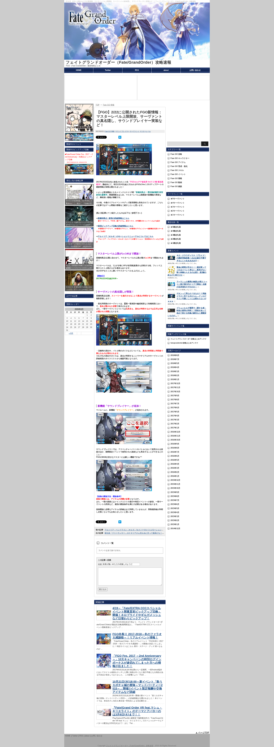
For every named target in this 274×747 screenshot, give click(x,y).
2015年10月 (175, 488)
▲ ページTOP (202, 732)
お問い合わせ (195, 70)
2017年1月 (175, 428)
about (166, 70)
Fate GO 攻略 (176, 154)
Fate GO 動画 (176, 182)
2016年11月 (175, 436)
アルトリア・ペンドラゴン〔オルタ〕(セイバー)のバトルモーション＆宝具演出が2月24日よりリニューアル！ (150, 530)
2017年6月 (175, 407)
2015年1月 (175, 524)
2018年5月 (175, 363)
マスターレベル (145, 131)
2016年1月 (175, 476)
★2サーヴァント (178, 211)
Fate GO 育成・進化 (179, 166)
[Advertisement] (187, 122)
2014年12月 (175, 528)
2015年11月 (175, 484)
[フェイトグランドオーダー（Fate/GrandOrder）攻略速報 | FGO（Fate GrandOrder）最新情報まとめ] (137, 58)
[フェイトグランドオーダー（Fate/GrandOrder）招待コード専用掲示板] (79, 131)
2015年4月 (175, 512)
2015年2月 (175, 520)
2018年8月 (175, 355)
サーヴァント (134, 131)
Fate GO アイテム (178, 162)
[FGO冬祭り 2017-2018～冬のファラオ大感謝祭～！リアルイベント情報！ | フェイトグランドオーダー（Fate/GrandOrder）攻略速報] (104, 645)
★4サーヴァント (178, 203)
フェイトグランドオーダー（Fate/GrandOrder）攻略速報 (118, 62)
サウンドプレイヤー (122, 131)
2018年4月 (175, 367)
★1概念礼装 (176, 243)
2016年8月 (175, 448)
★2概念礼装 (176, 239)
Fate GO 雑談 (176, 186)
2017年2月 (175, 424)
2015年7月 (175, 500)
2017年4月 (175, 416)
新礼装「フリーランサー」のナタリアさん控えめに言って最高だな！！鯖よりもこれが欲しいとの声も (147, 533)
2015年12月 (175, 480)
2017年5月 (175, 412)
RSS (137, 70)
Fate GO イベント (178, 174)
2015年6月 (175, 504)
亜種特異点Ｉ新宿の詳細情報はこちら (113, 218)
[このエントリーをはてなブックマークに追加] (119, 137)
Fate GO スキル (177, 170)
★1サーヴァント (178, 215)
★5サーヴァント (178, 199)
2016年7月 (175, 452)
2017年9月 (175, 395)
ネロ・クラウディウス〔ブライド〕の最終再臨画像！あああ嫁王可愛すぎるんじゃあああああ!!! (191, 258)
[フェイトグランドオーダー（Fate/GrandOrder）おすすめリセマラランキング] (79, 139)
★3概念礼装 (176, 235)
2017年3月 (175, 420)
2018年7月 (175, 359)
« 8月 (71, 333)
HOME (78, 70)
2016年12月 (175, 432)
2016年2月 (175, 472)
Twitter (108, 70)
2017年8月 (175, 399)
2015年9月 (175, 492)
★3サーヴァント (178, 207)
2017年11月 (175, 387)
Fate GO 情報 (109, 131)
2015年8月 (175, 496)
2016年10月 (175, 440)
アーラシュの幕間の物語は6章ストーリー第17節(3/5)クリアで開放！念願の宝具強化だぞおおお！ (192, 284)
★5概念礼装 (176, 227)
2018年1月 (175, 379)
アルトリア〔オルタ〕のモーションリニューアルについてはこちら (125, 236)
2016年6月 (175, 456)
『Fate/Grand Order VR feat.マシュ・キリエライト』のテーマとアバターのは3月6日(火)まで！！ (137, 711)
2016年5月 (175, 460)
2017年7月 (175, 403)
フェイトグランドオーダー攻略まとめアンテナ (188, 339)
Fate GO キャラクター (180, 158)
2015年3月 (175, 516)
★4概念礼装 (176, 231)
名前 (100, 564)
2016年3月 (175, 468)
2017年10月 (175, 391)
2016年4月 (175, 464)
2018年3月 (175, 371)
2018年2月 (175, 375)
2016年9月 (175, 444)
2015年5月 (175, 508)
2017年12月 (175, 383)
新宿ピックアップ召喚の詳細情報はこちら (115, 226)
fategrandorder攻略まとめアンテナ (184, 343)
